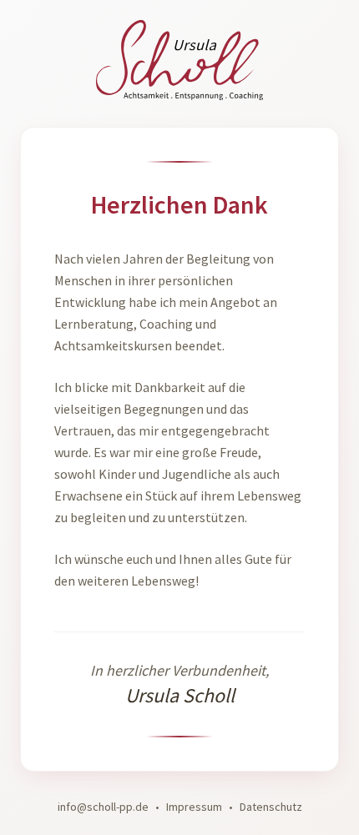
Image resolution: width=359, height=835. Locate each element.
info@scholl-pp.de (103, 806)
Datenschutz (271, 806)
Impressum (194, 806)
